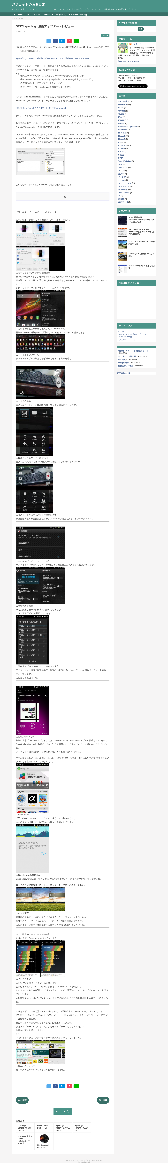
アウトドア (123, 167)
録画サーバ (123, 202)
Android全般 (123, 101)
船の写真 (122, 359)
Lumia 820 (122, 129)
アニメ (121, 170)
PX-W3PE (122, 145)
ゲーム (121, 180)
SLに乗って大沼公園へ (128, 356)
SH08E (121, 154)
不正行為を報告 (123, 373)
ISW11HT (122, 120)
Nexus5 (121, 136)
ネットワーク (124, 192)
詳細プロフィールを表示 (128, 61)
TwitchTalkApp (124, 161)
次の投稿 (22, 1100)
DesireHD (122, 104)
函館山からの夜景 (125, 365)
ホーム (121, 331)
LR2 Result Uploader (127, 126)
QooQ (88, 1162)
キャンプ (122, 176)
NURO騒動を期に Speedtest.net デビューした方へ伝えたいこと (142, 219)
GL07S (121, 114)
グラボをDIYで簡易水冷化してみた (141, 254)
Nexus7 (121, 139)
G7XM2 (121, 110)
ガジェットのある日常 (28, 4)
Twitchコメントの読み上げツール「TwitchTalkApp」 (66, 14)
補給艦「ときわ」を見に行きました (133, 351)
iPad (120, 117)
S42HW (121, 148)
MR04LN (122, 132)
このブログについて (33, 14)
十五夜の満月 (124, 362)
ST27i (105, 35)
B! (62, 40)
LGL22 (121, 123)
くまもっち (136, 44)
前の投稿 (103, 1100)
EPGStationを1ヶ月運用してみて (142, 266)
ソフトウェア (124, 186)
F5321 (121, 107)
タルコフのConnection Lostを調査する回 (142, 242)
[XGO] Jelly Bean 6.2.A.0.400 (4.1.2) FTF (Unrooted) (41, 107)
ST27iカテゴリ (63, 1111)
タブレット (123, 189)
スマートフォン (124, 183)
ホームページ (17, 14)
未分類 (121, 199)
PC (119, 142)
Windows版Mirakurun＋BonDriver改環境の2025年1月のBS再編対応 (141, 231)
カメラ (121, 173)
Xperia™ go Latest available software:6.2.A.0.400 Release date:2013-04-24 (52, 58)
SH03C (121, 151)
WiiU (120, 164)
